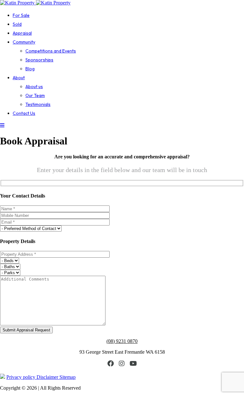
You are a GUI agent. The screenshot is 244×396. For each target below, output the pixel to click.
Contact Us (24, 113)
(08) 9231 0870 (122, 341)
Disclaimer (48, 377)
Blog (30, 69)
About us (34, 86)
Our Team (35, 95)
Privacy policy (21, 377)
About (19, 77)
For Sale (21, 15)
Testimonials (38, 104)
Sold (17, 24)
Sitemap (67, 377)
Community (24, 42)
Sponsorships (39, 60)
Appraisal (22, 33)
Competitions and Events (50, 51)
